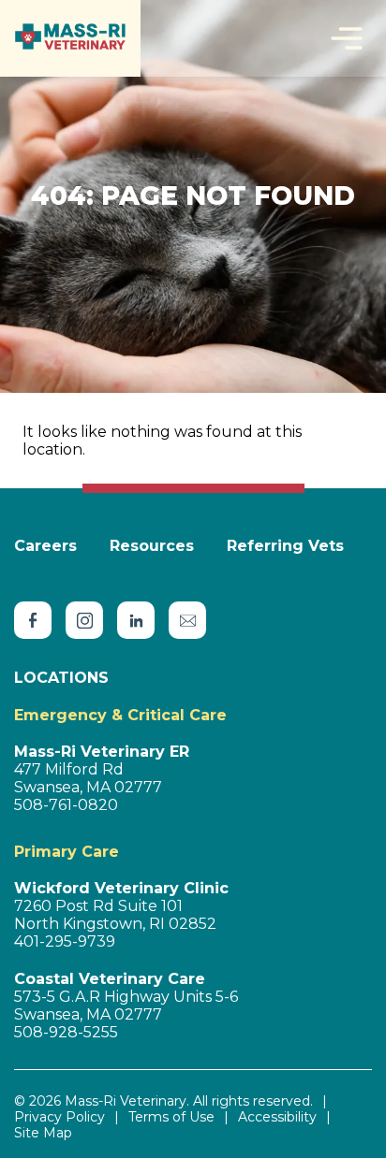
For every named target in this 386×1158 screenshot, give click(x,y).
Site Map (43, 1133)
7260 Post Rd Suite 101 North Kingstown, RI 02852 (115, 915)
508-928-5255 (66, 1032)
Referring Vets (285, 546)
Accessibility (277, 1117)
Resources (152, 546)
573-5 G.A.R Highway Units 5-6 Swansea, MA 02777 (126, 1005)
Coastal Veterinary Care (109, 979)
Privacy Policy (59, 1117)
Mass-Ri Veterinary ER (101, 751)
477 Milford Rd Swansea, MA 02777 (88, 778)
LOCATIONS (61, 678)
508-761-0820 (66, 805)
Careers (45, 546)
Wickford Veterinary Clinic (121, 888)
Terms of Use (171, 1117)
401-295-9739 (64, 941)
